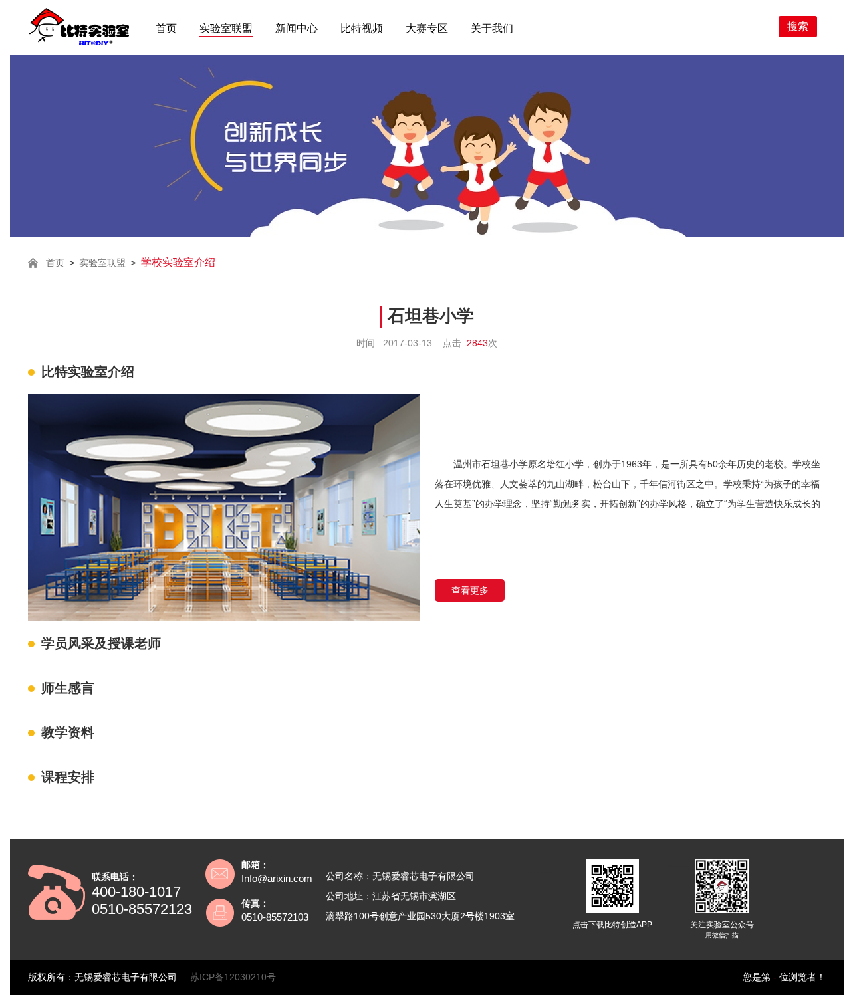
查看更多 (470, 590)
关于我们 (492, 28)
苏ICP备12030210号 (233, 977)
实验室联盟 (226, 28)
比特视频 (361, 28)
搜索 (797, 26)
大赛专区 (427, 28)
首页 (166, 28)
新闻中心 (296, 28)
